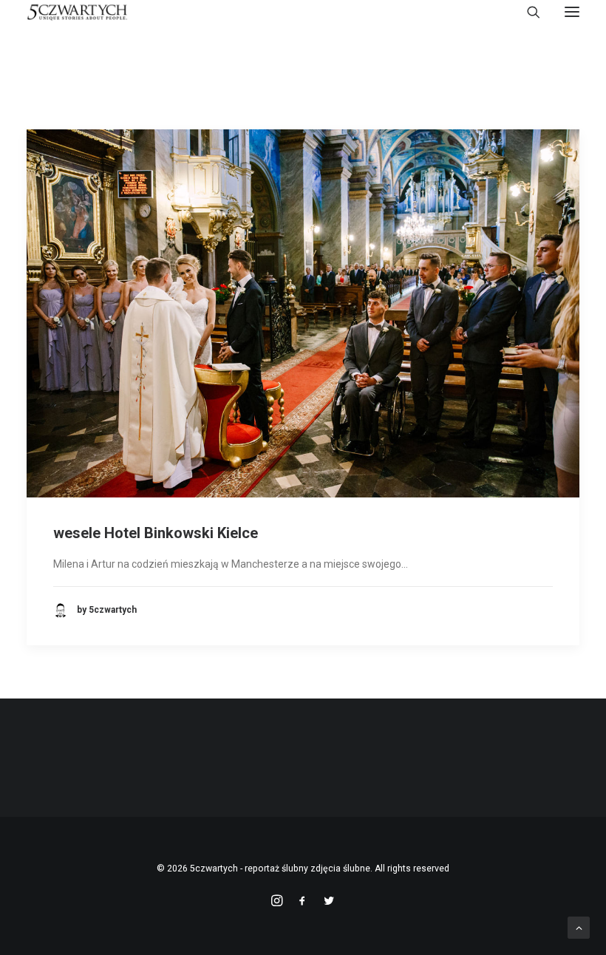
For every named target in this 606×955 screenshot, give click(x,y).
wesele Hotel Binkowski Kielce (155, 533)
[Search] (527, 11)
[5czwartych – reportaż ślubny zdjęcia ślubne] (77, 12)
